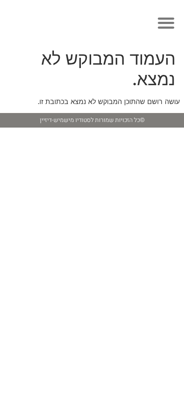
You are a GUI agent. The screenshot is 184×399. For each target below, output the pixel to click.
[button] (165, 22)
